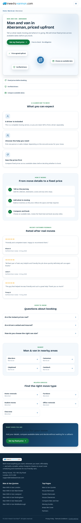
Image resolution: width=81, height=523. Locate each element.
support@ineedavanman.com (13, 478)
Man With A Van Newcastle (12, 501)
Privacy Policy (50, 519)
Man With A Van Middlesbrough (14, 504)
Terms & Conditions (61, 519)
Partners (45, 511)
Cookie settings (73, 519)
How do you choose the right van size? (40, 333)
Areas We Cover (47, 507)
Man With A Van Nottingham (13, 497)
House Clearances (48, 497)
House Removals (48, 491)
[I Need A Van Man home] (18, 3)
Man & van (11, 11)
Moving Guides (47, 504)
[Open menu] (76, 3)
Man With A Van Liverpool (12, 494)
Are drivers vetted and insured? (40, 325)
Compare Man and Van (50, 501)
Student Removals (48, 494)
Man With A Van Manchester (13, 491)
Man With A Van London (11, 487)
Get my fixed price (16, 42)
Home (5, 11)
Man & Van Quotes (49, 487)
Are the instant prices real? (40, 317)
